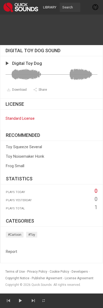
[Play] (20, 300)
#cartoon (14, 235)
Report (11, 251)
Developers (80, 271)
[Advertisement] (51, 30)
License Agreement (79, 278)
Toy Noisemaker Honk (25, 156)
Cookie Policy (59, 271)
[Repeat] (43, 300)
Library (49, 7)
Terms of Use (15, 271)
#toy (31, 235)
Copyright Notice (17, 278)
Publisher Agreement (47, 278)
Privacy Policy (37, 271)
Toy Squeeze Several (24, 147)
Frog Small (15, 165)
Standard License (20, 118)
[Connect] (95, 7)
